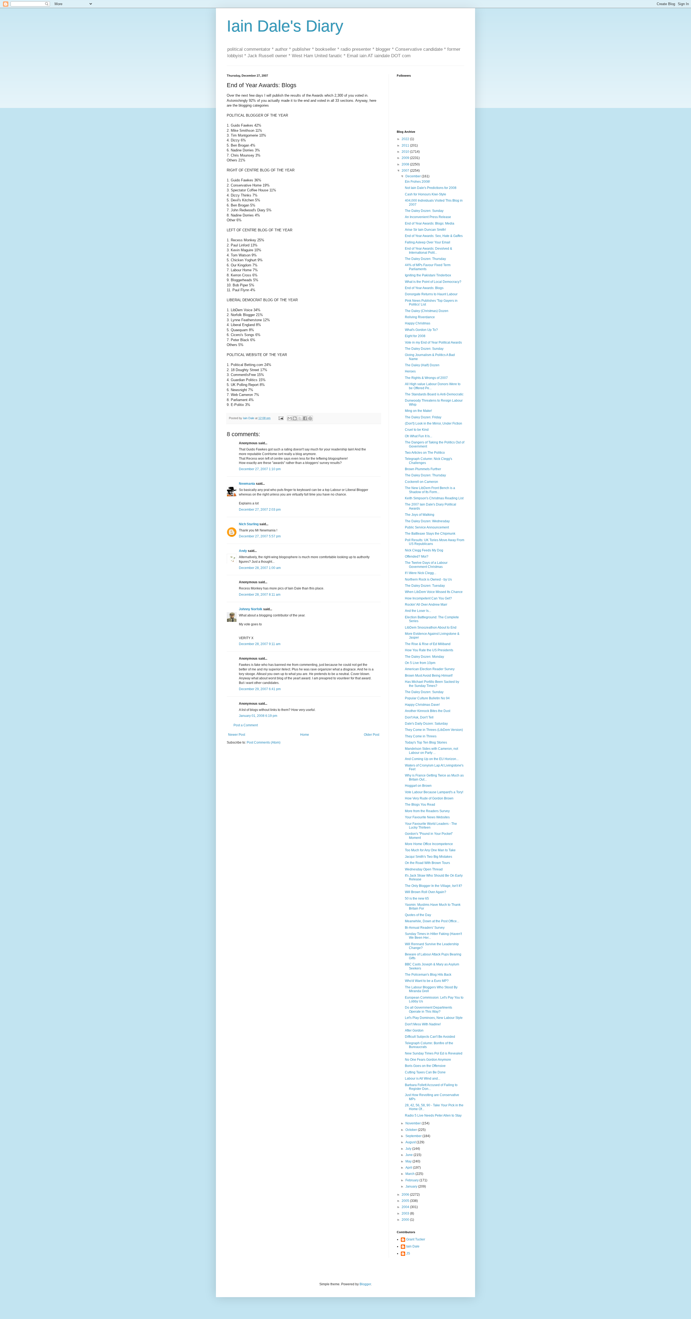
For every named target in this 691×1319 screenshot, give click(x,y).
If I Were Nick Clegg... (420, 573)
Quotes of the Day (418, 915)
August (410, 1142)
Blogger (365, 1284)
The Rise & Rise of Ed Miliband (427, 644)
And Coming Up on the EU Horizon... (432, 759)
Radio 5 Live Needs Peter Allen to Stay (433, 1115)
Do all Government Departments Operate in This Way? (428, 1009)
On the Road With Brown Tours (427, 863)
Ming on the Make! (418, 411)
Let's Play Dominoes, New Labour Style (434, 1018)
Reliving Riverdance (420, 317)
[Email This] (289, 418)
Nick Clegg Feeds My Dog (424, 550)
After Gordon (414, 1030)
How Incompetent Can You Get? (428, 598)
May (408, 1161)
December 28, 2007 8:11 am (259, 594)
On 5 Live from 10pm (420, 663)
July (408, 1149)
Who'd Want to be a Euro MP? (427, 981)
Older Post (371, 735)
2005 (406, 1201)
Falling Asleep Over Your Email (427, 242)
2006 (406, 1194)
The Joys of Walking (419, 515)
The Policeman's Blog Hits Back (428, 974)
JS (408, 1253)
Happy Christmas (417, 323)
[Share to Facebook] (305, 418)
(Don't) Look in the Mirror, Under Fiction (433, 423)
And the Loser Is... (418, 611)
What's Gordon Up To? (421, 330)
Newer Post (236, 735)
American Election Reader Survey (430, 669)
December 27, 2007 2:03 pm (260, 509)
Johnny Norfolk (250, 609)
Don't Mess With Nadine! (423, 1024)
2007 (406, 170)
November (413, 1123)
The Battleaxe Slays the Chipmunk (430, 533)
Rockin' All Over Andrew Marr (426, 604)
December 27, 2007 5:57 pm (260, 536)
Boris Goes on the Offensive (425, 1066)
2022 (406, 139)
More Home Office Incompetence (429, 844)
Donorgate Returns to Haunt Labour (431, 294)
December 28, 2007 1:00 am (260, 568)
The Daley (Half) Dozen (422, 365)
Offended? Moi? (416, 556)
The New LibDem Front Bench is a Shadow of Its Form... (430, 490)
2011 (406, 145)
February (412, 1180)
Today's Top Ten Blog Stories (426, 742)
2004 (406, 1207)
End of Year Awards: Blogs (424, 288)
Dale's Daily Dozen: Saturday (426, 723)
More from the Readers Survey (427, 811)
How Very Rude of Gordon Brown (429, 798)
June (409, 1155)
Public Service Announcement (427, 527)
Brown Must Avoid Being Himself (428, 675)
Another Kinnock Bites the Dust (427, 711)
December (413, 176)
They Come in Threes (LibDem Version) (434, 730)
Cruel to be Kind (417, 430)
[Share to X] (300, 418)
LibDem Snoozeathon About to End (430, 627)
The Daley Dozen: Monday (424, 657)
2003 (406, 1213)
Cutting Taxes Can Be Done (425, 1072)
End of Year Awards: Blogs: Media (429, 223)
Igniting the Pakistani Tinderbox (428, 275)
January (411, 1186)
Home (304, 735)
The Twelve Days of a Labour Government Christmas (426, 564)
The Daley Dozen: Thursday (425, 259)
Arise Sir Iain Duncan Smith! (425, 230)
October (411, 1130)
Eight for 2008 (415, 336)
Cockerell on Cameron (421, 482)
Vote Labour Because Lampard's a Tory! (434, 792)
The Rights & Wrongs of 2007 (426, 378)
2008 (406, 164)
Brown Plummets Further (423, 469)
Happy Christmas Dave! (422, 705)
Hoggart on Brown (418, 786)
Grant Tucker (415, 1239)
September (413, 1136)
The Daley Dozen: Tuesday (425, 586)
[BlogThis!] (294, 418)
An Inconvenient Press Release (428, 217)
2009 (406, 158)
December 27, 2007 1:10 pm (260, 469)
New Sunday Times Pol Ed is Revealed (433, 1053)
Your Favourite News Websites (427, 817)
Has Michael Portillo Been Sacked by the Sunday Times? (432, 683)
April (409, 1167)
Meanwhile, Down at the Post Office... (432, 921)
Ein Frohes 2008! (417, 182)
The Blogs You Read (420, 804)
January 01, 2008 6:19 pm (258, 716)
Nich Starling (249, 524)
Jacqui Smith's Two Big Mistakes (428, 857)
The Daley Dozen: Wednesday (427, 521)
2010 (406, 152)
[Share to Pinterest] (310, 418)
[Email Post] (280, 418)
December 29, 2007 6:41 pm (260, 689)
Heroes (410, 371)
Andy (243, 551)
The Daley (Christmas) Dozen (426, 311)
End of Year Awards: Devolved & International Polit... (428, 250)
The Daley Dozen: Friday (423, 417)
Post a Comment (245, 725)
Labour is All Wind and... (422, 1078)
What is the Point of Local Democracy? (433, 282)
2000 (406, 1220)
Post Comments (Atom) (263, 742)
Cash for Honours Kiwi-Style (425, 194)
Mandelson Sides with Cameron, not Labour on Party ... (431, 750)
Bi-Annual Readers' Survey (425, 928)
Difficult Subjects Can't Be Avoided (430, 1037)
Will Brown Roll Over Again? (425, 892)
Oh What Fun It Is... (418, 436)
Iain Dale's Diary (285, 26)
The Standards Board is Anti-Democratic (434, 394)
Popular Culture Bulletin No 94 (427, 698)
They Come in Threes (420, 736)
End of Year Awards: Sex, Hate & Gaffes (434, 236)
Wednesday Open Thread (424, 869)
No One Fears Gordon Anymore (428, 1060)
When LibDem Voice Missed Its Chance (434, 592)
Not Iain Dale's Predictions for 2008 (430, 188)
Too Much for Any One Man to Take (430, 850)
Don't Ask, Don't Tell (419, 717)
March (410, 1174)
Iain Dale (412, 1246)
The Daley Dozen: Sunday (424, 211)
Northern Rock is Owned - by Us (428, 579)
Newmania (247, 484)
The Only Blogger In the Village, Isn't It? (433, 886)
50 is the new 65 (417, 898)
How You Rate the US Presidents (429, 650)
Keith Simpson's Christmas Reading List (434, 498)
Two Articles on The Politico (425, 453)
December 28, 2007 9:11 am (259, 644)
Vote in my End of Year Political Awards (433, 342)
